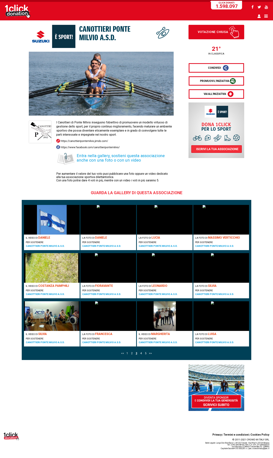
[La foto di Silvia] (221, 268)
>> (150, 353)
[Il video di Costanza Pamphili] (52, 268)
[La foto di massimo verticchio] (221, 220)
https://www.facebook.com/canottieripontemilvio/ (90, 147)
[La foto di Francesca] (108, 316)
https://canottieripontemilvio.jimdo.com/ (84, 141)
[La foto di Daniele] (108, 220)
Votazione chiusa (213, 32)
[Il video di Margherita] (165, 316)
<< (122, 353)
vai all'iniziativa (215, 93)
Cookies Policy (260, 434)
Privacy (217, 434)
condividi (214, 67)
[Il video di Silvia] (52, 316)
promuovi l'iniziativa (214, 80)
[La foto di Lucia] (165, 220)
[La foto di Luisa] (221, 316)
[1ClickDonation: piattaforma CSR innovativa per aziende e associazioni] (17, 18)
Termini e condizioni (236, 434)
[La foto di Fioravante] (108, 268)
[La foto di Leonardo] (165, 268)
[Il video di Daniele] (52, 220)
